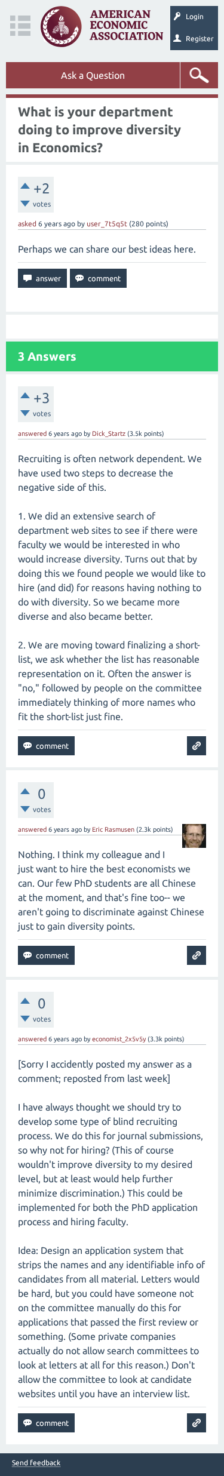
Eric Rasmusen (113, 829)
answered (32, 433)
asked (27, 223)
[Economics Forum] (102, 26)
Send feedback (36, 1462)
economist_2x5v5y (119, 1039)
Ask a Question (93, 75)
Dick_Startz (108, 433)
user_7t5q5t (107, 223)
